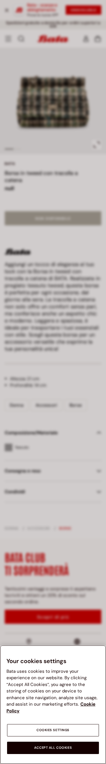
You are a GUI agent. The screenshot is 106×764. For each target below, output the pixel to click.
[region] (53, 704)
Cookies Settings (53, 730)
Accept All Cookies (53, 748)
